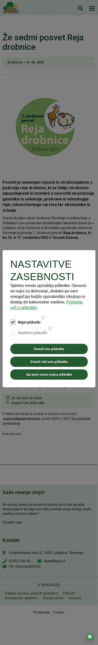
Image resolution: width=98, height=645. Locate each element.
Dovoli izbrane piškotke (49, 362)
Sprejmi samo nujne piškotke (49, 374)
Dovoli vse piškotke (49, 349)
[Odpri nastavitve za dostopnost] (90, 637)
